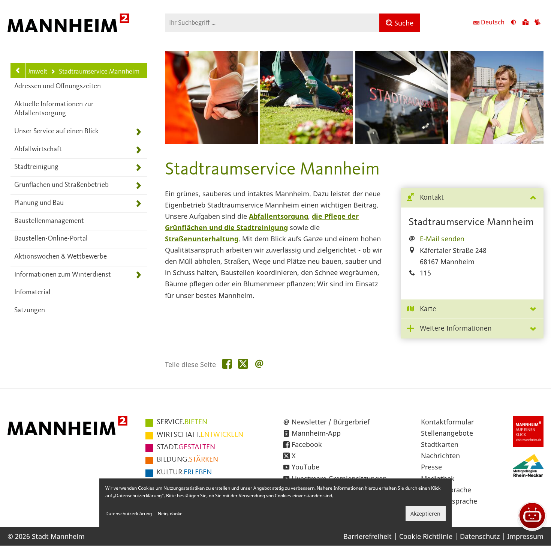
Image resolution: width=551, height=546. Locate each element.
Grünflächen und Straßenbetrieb (61, 185)
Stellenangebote (447, 433)
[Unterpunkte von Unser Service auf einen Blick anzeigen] (138, 132)
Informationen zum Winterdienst (62, 274)
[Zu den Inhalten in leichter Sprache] (526, 23)
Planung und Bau (39, 203)
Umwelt (36, 71)
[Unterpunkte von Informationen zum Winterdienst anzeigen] (138, 275)
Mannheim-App (316, 433)
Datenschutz (480, 536)
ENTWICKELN (200, 435)
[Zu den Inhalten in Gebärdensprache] (538, 23)
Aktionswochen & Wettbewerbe (60, 256)
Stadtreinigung (36, 167)
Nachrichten (440, 455)
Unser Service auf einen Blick (56, 131)
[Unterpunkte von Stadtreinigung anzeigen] (138, 167)
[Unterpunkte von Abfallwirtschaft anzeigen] (138, 150)
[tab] (472, 198)
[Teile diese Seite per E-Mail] (259, 364)
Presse (431, 466)
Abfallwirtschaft (38, 149)
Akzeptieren (425, 513)
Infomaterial (32, 292)
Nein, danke (170, 513)
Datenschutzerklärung (128, 513)
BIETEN (182, 422)
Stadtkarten (439, 444)
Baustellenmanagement (49, 221)
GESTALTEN (186, 447)
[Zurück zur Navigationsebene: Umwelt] (17, 70)
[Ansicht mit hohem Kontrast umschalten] (514, 23)
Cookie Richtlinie (425, 536)
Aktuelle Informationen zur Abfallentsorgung (54, 109)
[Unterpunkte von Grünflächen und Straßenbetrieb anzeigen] (138, 185)
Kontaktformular (447, 421)
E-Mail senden (442, 238)
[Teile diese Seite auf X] (243, 364)
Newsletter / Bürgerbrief (331, 421)
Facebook (307, 444)
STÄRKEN (187, 459)
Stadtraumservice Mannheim (95, 72)
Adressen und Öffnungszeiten (57, 86)
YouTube (305, 466)
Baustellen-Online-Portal (51, 238)
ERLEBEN (184, 472)
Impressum (525, 536)
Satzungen (29, 310)
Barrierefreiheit (367, 536)
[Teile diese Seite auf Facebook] (227, 364)
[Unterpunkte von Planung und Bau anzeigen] (138, 203)
